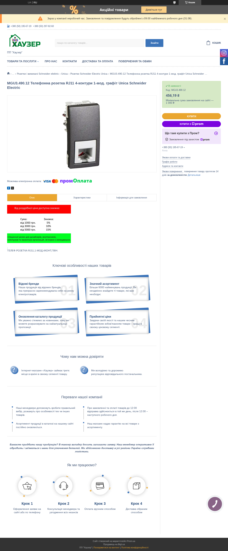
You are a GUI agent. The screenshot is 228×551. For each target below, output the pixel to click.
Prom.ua (131, 541)
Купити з (185, 124)
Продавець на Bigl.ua (114, 544)
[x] (12, 188)
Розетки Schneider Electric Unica (88, 73)
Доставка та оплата (97, 61)
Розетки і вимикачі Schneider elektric (38, 73)
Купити (191, 116)
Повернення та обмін (135, 61)
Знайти (155, 43)
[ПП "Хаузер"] (31, 40)
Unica (64, 73)
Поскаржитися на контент (107, 547)
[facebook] (8, 188)
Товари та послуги (21, 61)
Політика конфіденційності (135, 547)
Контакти (70, 61)
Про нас (51, 61)
